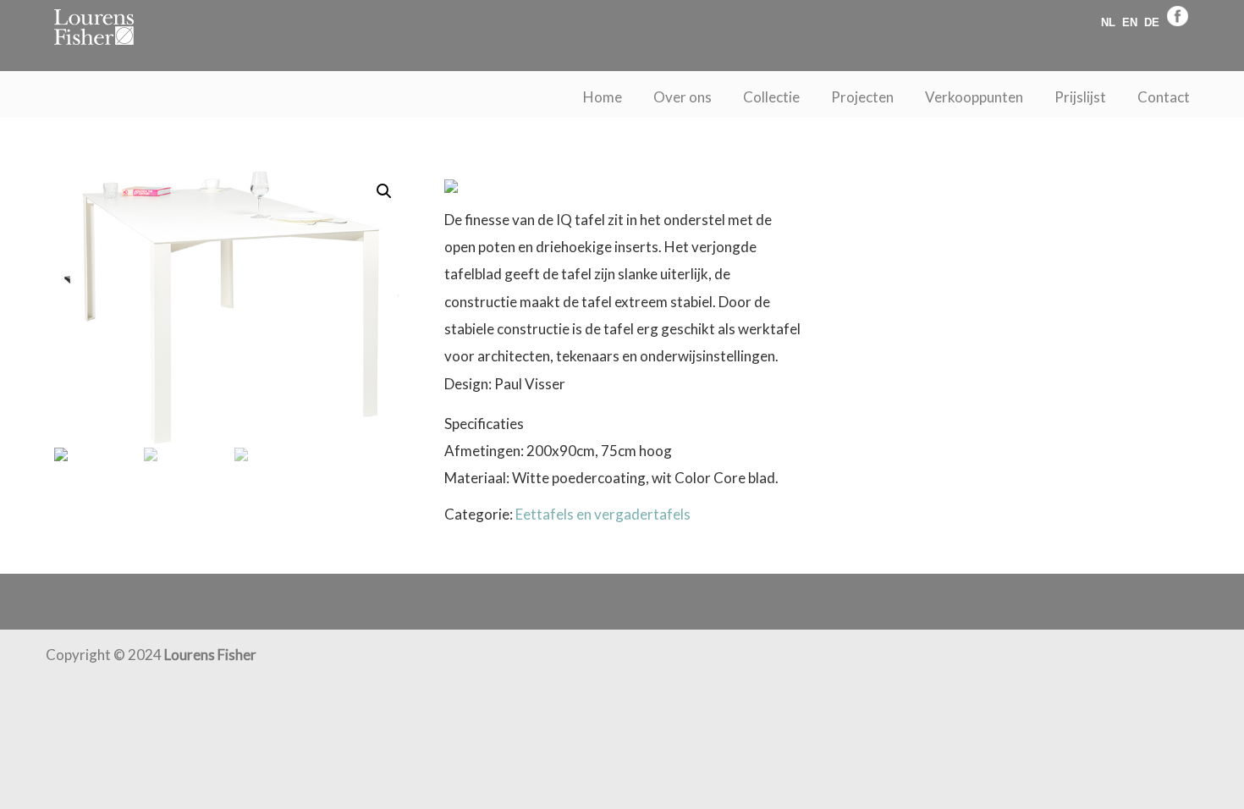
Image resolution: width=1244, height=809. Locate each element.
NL (1108, 22)
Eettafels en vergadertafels (603, 514)
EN (1129, 22)
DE (1151, 22)
